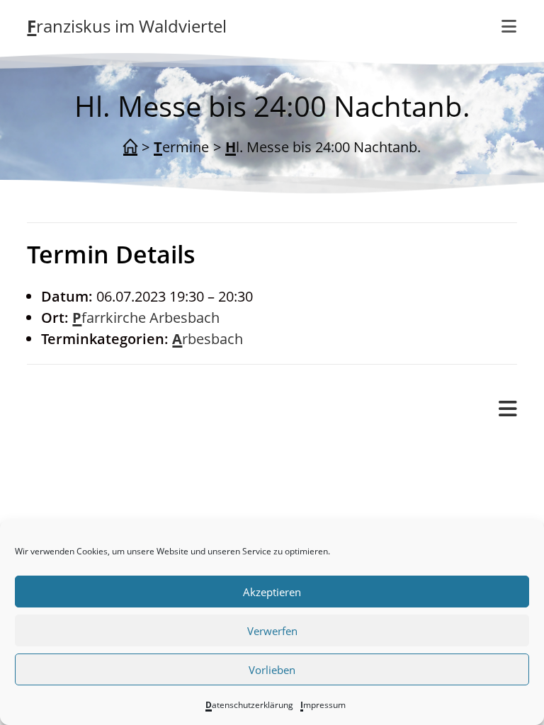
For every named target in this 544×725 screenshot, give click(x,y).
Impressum (323, 705)
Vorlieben (272, 670)
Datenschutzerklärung (249, 705)
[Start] (130, 147)
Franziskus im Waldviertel (127, 26)
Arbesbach (207, 338)
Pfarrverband (70, 448)
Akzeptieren (272, 592)
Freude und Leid (108, 470)
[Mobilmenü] (509, 26)
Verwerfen (272, 631)
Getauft (108, 513)
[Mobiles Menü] (508, 409)
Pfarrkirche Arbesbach (146, 317)
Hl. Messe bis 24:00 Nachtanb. (323, 146)
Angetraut (116, 491)
